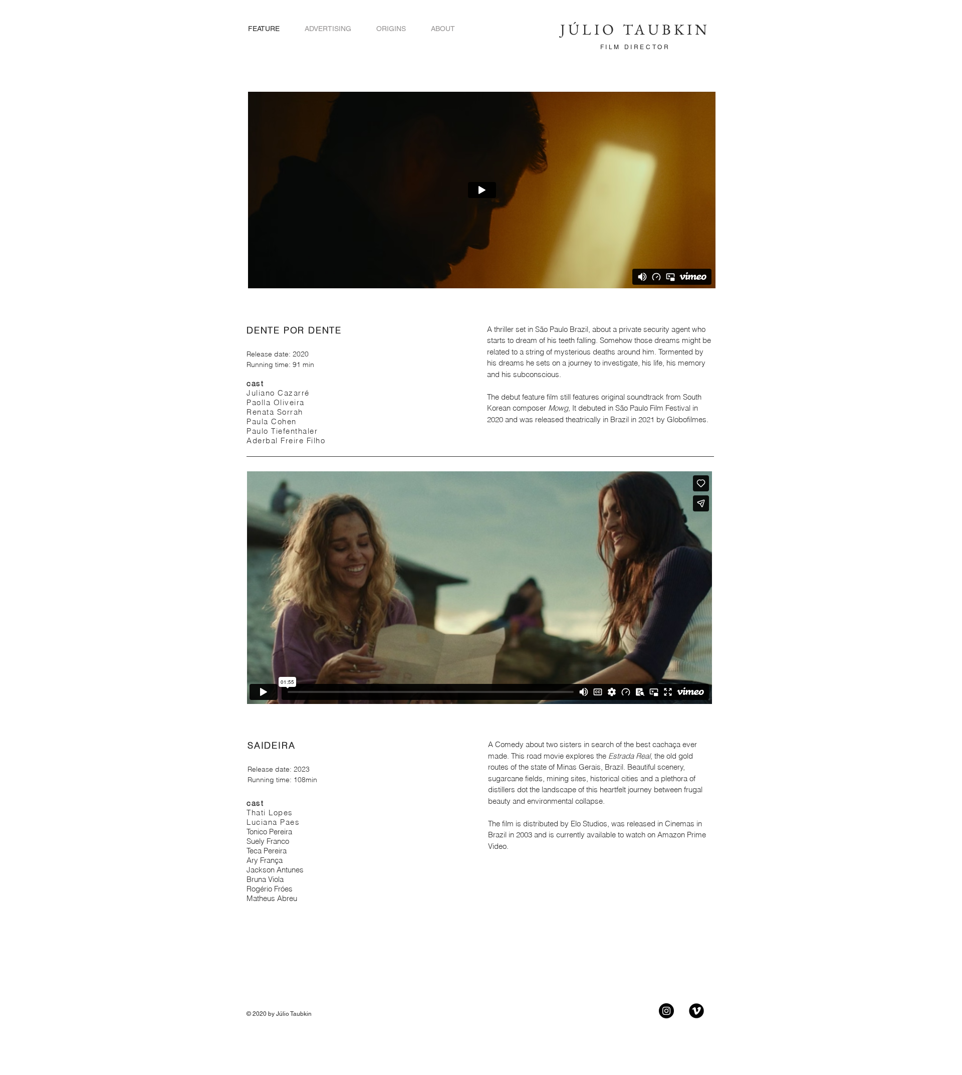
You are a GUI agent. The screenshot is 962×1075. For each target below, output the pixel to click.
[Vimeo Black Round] (696, 1010)
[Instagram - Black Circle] (666, 1010)
